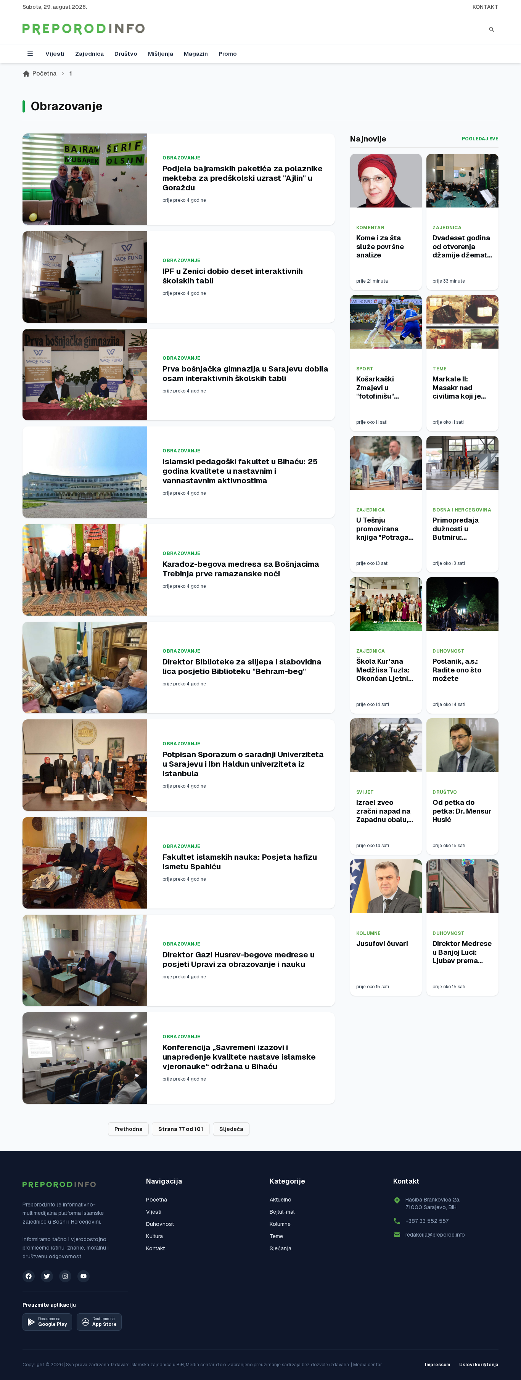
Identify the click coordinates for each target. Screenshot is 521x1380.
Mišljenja (160, 53)
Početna (44, 73)
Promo (228, 53)
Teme (440, 369)
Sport (365, 369)
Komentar (370, 228)
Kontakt (485, 6)
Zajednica (89, 53)
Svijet (365, 792)
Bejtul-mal (282, 1211)
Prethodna (128, 1129)
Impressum (437, 1365)
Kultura (154, 1236)
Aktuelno (280, 1199)
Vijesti (54, 53)
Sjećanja (280, 1248)
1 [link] (70, 73)
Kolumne (368, 933)
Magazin (196, 53)
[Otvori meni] (30, 53)
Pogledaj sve (480, 139)
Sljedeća (231, 1129)
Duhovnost (449, 651)
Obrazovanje (181, 158)
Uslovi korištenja (478, 1365)
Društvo (125, 53)
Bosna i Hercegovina (462, 510)
